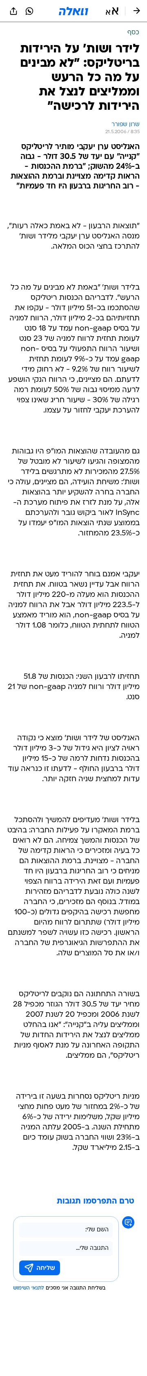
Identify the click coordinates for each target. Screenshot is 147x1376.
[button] (112, 11)
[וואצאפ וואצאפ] (29, 11)
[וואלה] (73, 11)
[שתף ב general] (13, 11)
